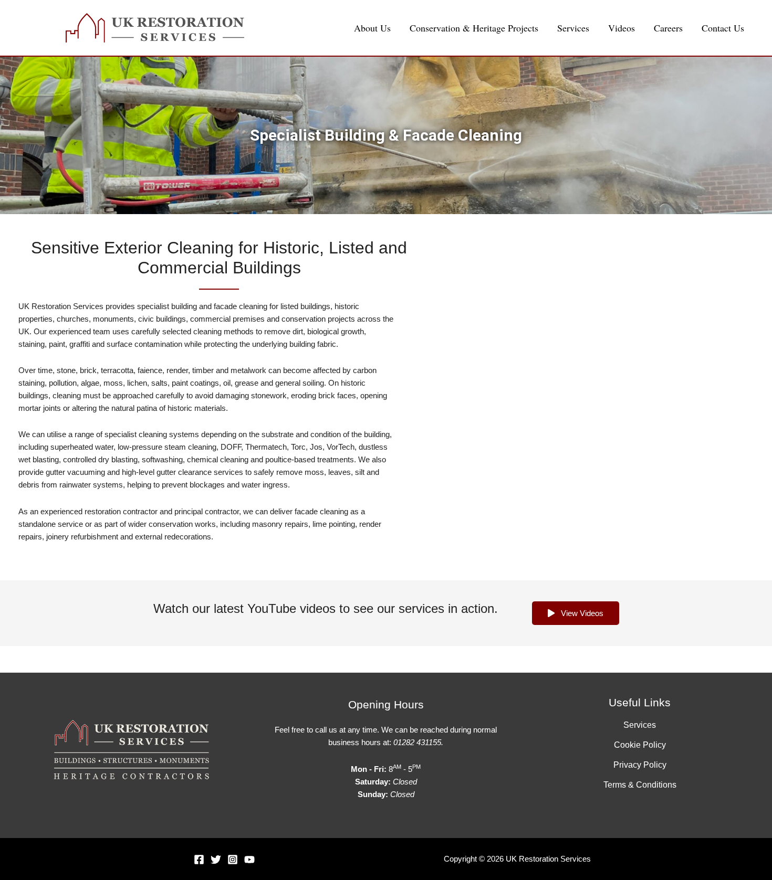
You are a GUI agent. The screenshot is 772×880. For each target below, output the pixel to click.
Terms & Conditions (639, 784)
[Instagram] (232, 859)
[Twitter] (216, 859)
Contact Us (723, 28)
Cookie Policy (640, 744)
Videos (621, 28)
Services (573, 28)
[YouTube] (249, 859)
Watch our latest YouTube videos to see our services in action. (325, 608)
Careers (668, 28)
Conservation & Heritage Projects (474, 28)
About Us (372, 28)
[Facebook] (199, 859)
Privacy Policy (639, 764)
